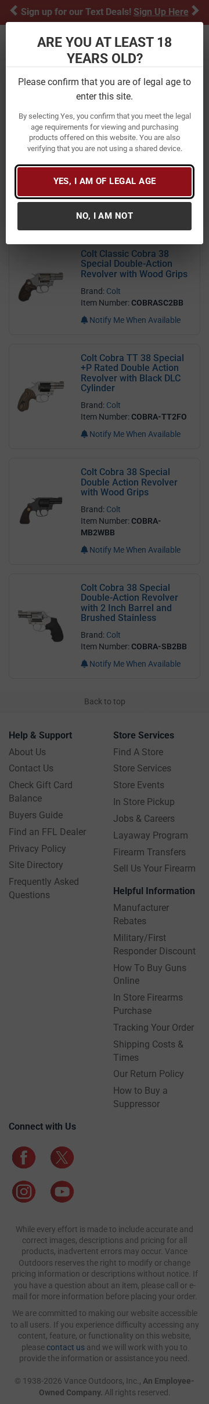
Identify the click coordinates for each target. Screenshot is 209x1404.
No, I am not (104, 216)
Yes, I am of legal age (104, 181)
